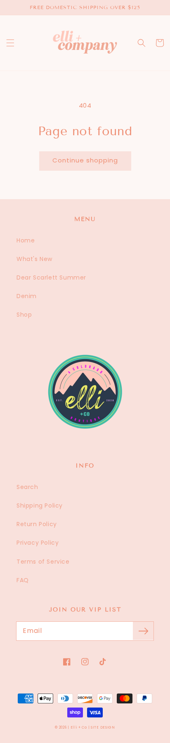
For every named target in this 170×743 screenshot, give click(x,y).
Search (27, 487)
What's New (34, 259)
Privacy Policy (38, 542)
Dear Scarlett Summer (51, 277)
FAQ (23, 580)
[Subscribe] (143, 631)
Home (26, 240)
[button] (10, 43)
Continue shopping (85, 160)
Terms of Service (43, 561)
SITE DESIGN (103, 727)
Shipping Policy (40, 505)
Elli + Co (79, 727)
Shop (24, 314)
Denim (27, 296)
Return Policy (37, 524)
